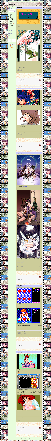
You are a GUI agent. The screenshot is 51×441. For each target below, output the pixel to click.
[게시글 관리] (19, 64)
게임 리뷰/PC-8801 (18, 286)
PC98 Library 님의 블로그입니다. (21, 428)
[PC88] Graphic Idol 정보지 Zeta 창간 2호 (21, 332)
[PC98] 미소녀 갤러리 (19, 69)
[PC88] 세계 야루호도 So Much (20, 285)
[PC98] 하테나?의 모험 (19, 68)
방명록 (41, 5)
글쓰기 (29, 438)
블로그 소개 (10, 8)
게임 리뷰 (18, 67)
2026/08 (12, 37)
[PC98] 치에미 (18, 420)
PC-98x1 (20, 67)
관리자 (28, 438)
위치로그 (39, 5)
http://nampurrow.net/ (25, 186)
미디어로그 (36, 5)
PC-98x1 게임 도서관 (12, 4)
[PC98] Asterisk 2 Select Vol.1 (20, 135)
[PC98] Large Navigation (19, 70)
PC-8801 (20, 331)
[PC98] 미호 (18, 269)
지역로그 (21, 438)
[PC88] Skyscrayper (19, 334)
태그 (34, 5)
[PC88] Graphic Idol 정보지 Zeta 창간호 (21, 333)
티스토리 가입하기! (12, 46)
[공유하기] (18, 64)
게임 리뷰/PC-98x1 (18, 88)
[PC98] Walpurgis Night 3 (20, 7)
